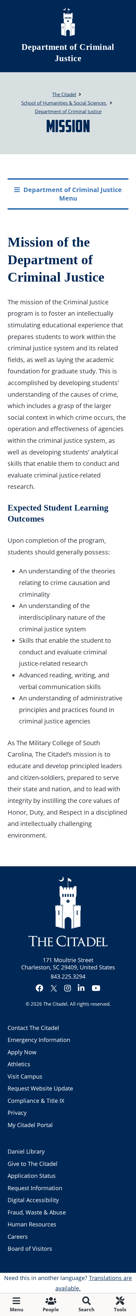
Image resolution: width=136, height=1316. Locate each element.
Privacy (17, 1112)
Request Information (35, 1188)
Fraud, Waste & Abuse (37, 1212)
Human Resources (32, 1224)
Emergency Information (39, 1040)
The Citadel (55, 1004)
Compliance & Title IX (36, 1100)
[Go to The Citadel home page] (68, 22)
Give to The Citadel (33, 1163)
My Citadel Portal (30, 1125)
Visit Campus (25, 1076)
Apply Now (22, 1052)
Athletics (19, 1064)
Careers (18, 1236)
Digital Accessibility (33, 1200)
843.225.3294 (68, 976)
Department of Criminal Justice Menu (72, 193)
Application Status (32, 1175)
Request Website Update (40, 1088)
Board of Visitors (30, 1248)
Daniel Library (26, 1151)
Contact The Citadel (33, 1028)
